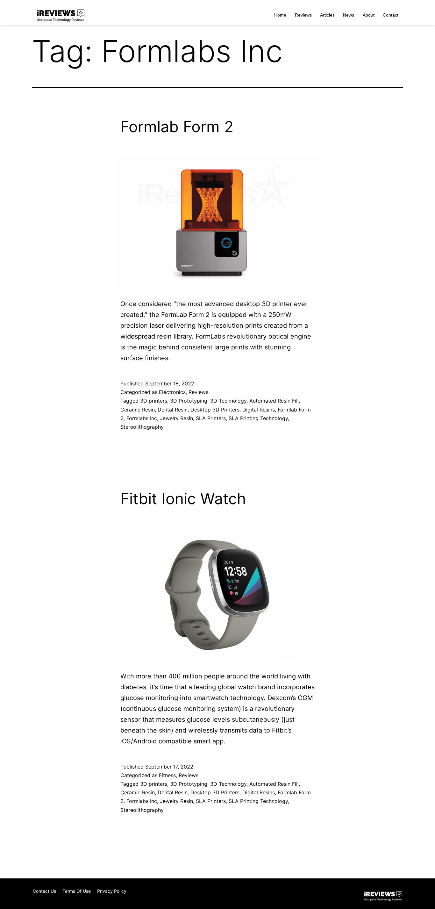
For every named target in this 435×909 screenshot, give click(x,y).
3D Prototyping (188, 400)
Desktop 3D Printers (214, 409)
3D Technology (228, 400)
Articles (327, 15)
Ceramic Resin (137, 409)
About (368, 15)
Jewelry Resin (176, 418)
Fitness (167, 775)
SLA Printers (211, 418)
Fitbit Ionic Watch (183, 498)
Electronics (172, 392)
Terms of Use (76, 891)
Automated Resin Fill (274, 400)
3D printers (153, 400)
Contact (390, 15)
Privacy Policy (111, 891)
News (348, 15)
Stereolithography (142, 427)
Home (280, 15)
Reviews (303, 15)
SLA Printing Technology (258, 418)
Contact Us (44, 891)
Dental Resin (173, 409)
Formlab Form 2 (176, 126)
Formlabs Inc (141, 418)
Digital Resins (258, 409)
